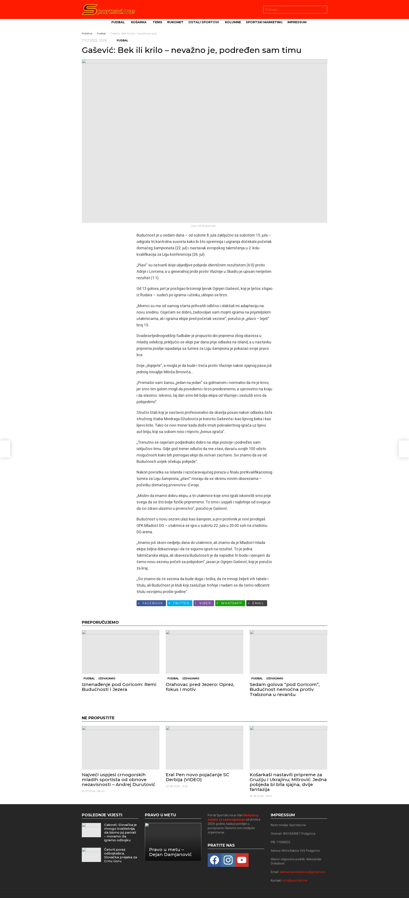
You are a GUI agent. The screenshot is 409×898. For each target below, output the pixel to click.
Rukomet (175, 22)
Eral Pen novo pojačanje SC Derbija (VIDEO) (197, 777)
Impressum (297, 22)
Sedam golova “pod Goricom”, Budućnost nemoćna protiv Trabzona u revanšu (285, 689)
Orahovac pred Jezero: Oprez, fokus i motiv (200, 687)
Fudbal (118, 22)
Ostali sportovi (203, 22)
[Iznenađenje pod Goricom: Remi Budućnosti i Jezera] (120, 652)
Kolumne (233, 22)
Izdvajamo (106, 678)
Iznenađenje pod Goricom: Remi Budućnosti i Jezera (119, 687)
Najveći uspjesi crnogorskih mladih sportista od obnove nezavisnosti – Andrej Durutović (118, 779)
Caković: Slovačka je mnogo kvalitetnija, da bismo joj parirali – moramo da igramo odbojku (120, 832)
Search (323, 10)
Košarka (139, 22)
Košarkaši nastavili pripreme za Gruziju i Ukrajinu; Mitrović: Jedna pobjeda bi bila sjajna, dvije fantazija (288, 782)
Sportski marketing (264, 22)
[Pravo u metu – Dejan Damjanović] (173, 842)
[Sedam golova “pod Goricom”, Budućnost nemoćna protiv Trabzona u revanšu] (288, 652)
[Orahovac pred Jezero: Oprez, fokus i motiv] (204, 652)
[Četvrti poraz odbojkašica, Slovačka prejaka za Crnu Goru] (91, 855)
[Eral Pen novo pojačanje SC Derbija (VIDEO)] (204, 748)
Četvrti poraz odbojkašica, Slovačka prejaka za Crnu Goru (120, 855)
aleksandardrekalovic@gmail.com (302, 872)
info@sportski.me (295, 880)
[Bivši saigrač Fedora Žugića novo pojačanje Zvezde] (5, 449)
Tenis (157, 22)
